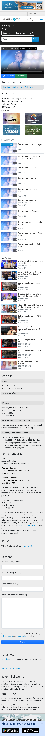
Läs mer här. (28, 546)
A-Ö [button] (31, 33)
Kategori (7, 33)
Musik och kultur (11, 87)
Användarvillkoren (22, 636)
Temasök (21, 33)
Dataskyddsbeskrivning (10, 668)
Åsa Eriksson (27, 87)
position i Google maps (26, 525)
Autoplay (9, 140)
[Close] (42, 724)
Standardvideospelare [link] (10, 48)
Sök (35, 39)
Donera (22, 76)
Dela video (9, 76)
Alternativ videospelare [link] (28, 48)
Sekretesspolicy (7, 636)
